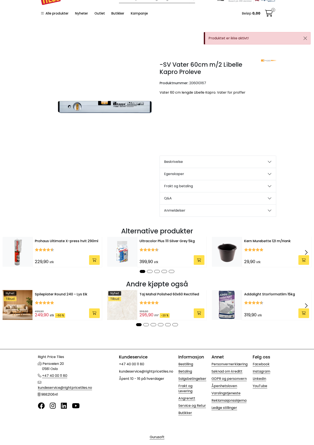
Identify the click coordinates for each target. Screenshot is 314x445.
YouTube (260, 385)
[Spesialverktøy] (268, 60)
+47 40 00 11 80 (54, 375)
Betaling (185, 371)
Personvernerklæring (229, 364)
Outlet (99, 13)
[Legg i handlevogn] (94, 260)
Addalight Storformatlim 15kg (269, 294)
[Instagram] (53, 406)
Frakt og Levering (185, 388)
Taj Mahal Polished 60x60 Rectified (169, 294)
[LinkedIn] (64, 406)
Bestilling (185, 364)
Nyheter (81, 13)
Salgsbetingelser (192, 378)
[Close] (305, 38)
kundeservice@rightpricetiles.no (65, 387)
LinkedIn (259, 378)
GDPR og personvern (229, 378)
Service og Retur (192, 405)
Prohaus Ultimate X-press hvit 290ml (66, 241)
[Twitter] (41, 406)
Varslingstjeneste (226, 393)
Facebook (261, 364)
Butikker (117, 13)
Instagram (261, 371)
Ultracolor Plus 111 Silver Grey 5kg (167, 241)
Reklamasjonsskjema (229, 400)
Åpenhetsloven (224, 385)
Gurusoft (157, 437)
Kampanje (139, 13)
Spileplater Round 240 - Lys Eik (61, 294)
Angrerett (186, 398)
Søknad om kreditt (226, 371)
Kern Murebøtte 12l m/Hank (267, 241)
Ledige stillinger (224, 407)
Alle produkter (56, 13)
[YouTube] (76, 406)
